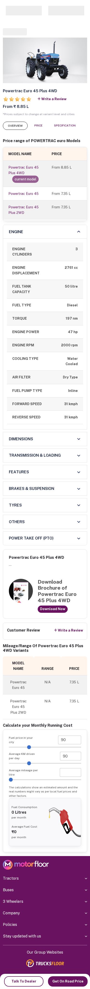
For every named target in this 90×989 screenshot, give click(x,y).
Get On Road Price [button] (68, 981)
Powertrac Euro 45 (23, 193)
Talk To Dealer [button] (24, 981)
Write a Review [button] (53, 99)
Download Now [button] (52, 609)
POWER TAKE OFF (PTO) (31, 538)
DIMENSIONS (21, 439)
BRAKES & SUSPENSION (31, 488)
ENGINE (16, 232)
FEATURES (19, 472)
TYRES (15, 505)
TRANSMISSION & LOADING (35, 455)
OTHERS (17, 522)
